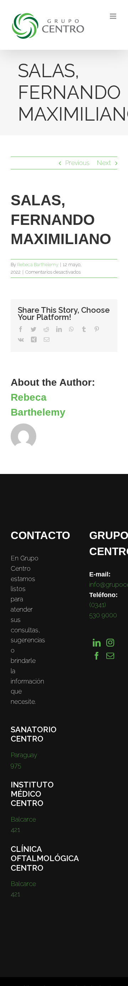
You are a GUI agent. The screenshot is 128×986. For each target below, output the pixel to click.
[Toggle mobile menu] (113, 16)
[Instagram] (110, 643)
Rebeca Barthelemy (37, 264)
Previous (77, 163)
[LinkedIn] (97, 643)
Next (104, 163)
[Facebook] (97, 656)
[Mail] (110, 656)
